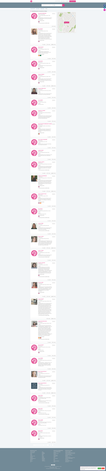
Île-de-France (67, 461)
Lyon (42, 451)
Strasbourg (43, 459)
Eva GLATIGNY (41, 344)
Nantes (43, 454)
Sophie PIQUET (41, 299)
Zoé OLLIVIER (40, 282)
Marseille (43, 452)
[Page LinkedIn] (104, 7)
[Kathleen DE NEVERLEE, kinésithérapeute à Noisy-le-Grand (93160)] (34, 178)
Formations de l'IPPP (72, 1)
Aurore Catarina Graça (42, 193)
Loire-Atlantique (56, 458)
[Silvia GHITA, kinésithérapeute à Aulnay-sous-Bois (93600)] (34, 433)
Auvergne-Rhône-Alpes (68, 454)
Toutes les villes (32, 451)
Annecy (31, 455)
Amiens (31, 453)
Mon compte (63, 1)
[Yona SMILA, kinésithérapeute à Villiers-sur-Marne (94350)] (34, 211)
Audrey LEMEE (41, 250)
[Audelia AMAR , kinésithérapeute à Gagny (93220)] (34, 153)
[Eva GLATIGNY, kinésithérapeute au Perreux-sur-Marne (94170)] (34, 348)
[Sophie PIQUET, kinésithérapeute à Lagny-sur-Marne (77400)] (34, 302)
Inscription (67, 1)
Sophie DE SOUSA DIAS (42, 321)
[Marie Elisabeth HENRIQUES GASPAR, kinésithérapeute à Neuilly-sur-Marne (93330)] (34, 126)
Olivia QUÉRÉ (40, 420)
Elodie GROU (40, 395)
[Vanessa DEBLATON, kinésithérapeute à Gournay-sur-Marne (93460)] (34, 91)
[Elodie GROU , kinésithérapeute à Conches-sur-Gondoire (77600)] (34, 398)
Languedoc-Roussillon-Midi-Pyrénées (70, 457)
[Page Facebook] (104, 5)
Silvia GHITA (40, 430)
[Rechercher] (63, 5)
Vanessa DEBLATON (42, 88)
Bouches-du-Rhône (56, 453)
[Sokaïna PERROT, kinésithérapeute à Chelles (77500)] (34, 77)
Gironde (55, 454)
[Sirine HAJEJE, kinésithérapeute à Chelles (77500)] (34, 50)
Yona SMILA (40, 208)
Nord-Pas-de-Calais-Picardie (69, 458)
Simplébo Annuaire (57, 468)
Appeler (44, 44)
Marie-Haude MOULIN (42, 371)
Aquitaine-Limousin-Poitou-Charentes (70, 453)
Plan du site (53, 466)
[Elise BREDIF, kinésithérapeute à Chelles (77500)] (34, 31)
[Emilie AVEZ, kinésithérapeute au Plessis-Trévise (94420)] (34, 411)
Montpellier (43, 453)
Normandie (66, 459)
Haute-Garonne (56, 455)
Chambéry (31, 459)
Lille (30, 461)
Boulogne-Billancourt (33, 458)
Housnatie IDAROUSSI (42, 13)
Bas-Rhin (55, 452)
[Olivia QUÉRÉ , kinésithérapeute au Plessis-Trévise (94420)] (34, 423)
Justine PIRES (40, 223)
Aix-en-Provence (32, 452)
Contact (60, 466)
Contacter (54, 26)
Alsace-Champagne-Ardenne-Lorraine (70, 452)
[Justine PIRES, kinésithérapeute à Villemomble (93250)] (34, 226)
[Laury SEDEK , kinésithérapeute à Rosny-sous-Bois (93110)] (34, 361)
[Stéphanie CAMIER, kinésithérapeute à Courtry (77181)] (34, 113)
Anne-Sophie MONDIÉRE (42, 139)
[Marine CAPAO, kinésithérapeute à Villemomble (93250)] (34, 239)
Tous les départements (57, 451)
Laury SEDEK (40, 358)
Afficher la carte (67, 22)
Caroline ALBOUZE (41, 262)
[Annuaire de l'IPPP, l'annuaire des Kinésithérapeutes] (31, 1)
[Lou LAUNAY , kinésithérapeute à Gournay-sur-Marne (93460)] (34, 103)
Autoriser (99, 468)
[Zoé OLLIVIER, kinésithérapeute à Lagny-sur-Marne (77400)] (34, 285)
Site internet (54, 44)
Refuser (103, 468)
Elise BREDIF (40, 28)
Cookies (56, 467)
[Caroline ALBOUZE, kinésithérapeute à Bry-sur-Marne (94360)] (34, 265)
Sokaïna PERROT (41, 74)
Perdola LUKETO (41, 161)
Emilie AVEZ (40, 408)
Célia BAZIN (40, 61)
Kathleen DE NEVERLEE (42, 175)
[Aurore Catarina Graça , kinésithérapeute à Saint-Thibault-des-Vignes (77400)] (34, 196)
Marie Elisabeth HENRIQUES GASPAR (45, 123)
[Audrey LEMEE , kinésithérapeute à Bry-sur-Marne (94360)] (34, 253)
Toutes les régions (68, 451)
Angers (31, 454)
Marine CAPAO (41, 236)
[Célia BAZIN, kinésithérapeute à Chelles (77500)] (34, 64)
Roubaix (43, 457)
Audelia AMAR (40, 150)
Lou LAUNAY (40, 100)
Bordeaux (31, 457)
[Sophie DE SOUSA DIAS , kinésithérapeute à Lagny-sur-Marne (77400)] (34, 324)
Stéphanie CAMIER (41, 110)
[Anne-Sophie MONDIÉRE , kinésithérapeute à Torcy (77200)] (34, 142)
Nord (54, 459)
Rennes (43, 456)
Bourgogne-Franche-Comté (68, 455)
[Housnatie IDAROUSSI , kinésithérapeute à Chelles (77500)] (34, 16)
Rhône (54, 461)
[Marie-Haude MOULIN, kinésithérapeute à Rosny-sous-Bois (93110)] (34, 374)
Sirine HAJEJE (40, 47)
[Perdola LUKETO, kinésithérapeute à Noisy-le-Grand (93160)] (34, 165)
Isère (54, 457)
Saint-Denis (43, 458)
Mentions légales (52, 467)
